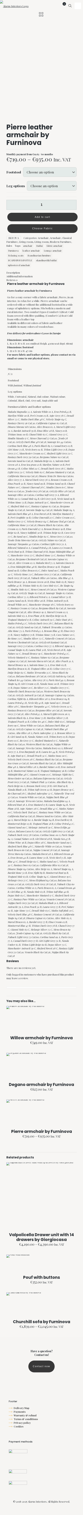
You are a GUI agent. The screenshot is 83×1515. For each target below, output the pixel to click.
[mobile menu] (78, 6)
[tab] (41, 272)
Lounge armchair (53, 250)
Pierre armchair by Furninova (41, 1131)
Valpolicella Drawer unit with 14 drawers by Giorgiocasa (41, 1237)
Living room (26, 241)
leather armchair (31, 250)
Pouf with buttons (41, 1277)
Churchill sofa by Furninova (41, 1322)
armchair (27, 245)
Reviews (12, 280)
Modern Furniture (60, 241)
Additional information (19, 276)
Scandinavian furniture (39, 255)
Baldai (39, 245)
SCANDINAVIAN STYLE (20, 260)
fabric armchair (54, 245)
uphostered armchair (19, 265)
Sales (9, 245)
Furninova (13, 250)
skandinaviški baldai (46, 260)
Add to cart (42, 217)
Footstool (13, 172)
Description (13, 272)
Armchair (43, 238)
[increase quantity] (72, 205)
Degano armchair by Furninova (41, 1084)
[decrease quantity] (10, 205)
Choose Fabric (42, 228)
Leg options (15, 186)
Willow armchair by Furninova (41, 1038)
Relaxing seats (16, 255)
